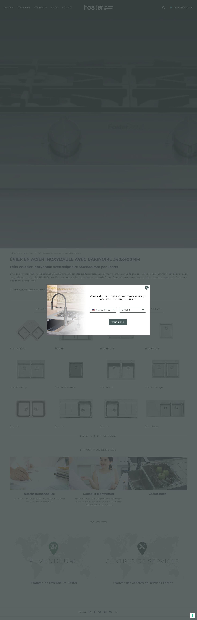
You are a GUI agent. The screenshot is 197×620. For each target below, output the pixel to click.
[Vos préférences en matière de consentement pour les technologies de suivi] (192, 615)
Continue (116, 322)
